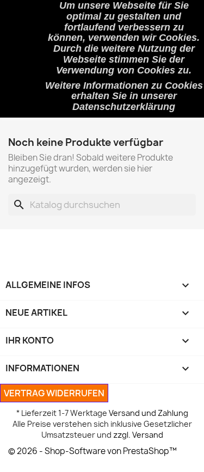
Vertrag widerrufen (54, 393)
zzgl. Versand (138, 435)
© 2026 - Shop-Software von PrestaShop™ (92, 451)
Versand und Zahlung (148, 413)
